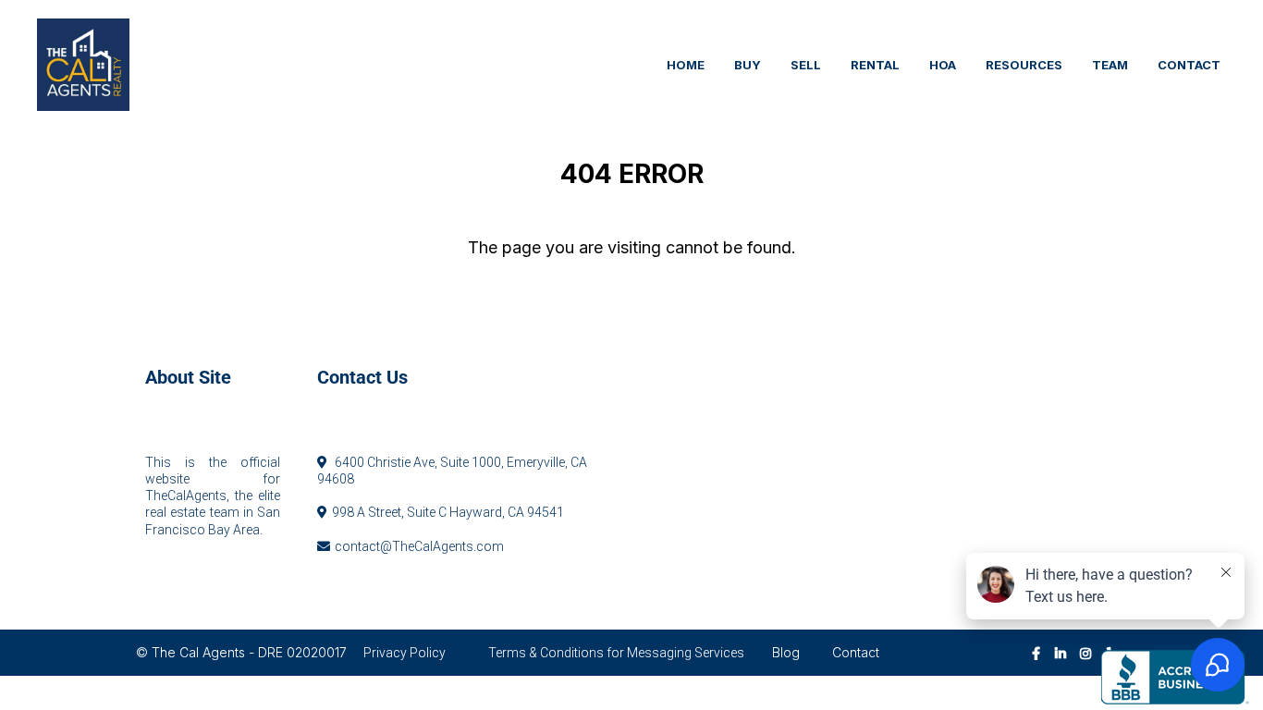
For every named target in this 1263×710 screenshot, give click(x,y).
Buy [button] (747, 64)
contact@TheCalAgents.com (419, 546)
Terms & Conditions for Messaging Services (616, 652)
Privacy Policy (404, 652)
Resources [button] (1024, 64)
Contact (855, 652)
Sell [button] (806, 64)
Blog (786, 652)
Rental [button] (875, 64)
